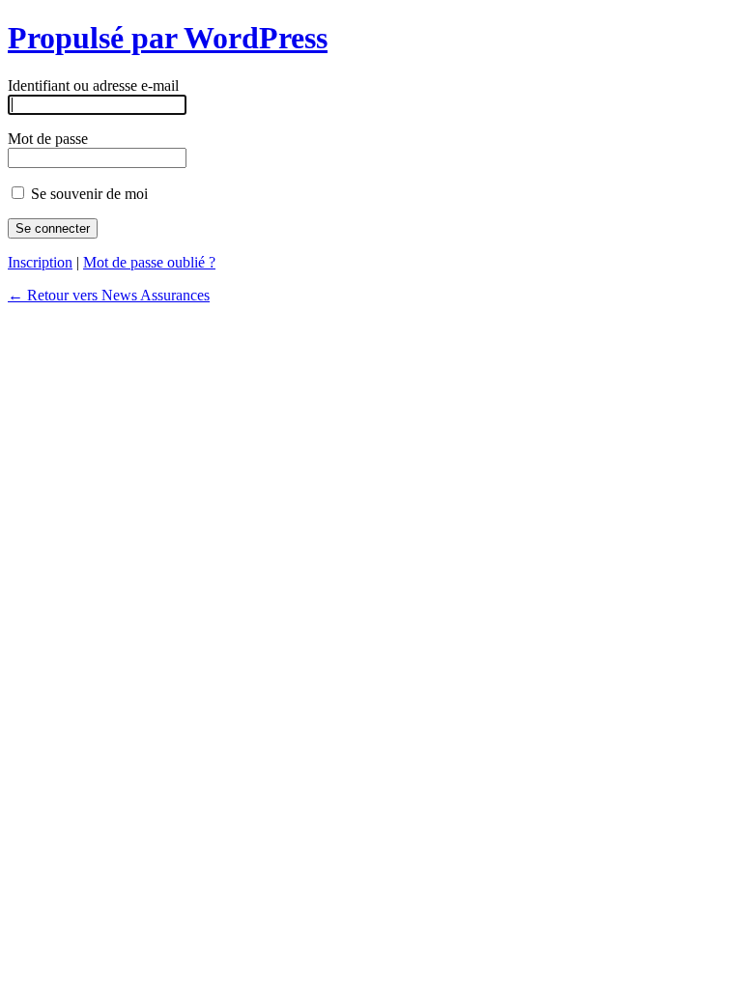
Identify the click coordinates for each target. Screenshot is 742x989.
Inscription (40, 262)
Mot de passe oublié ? (149, 262)
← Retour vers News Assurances (109, 295)
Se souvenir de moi (87, 193)
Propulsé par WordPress (168, 37)
